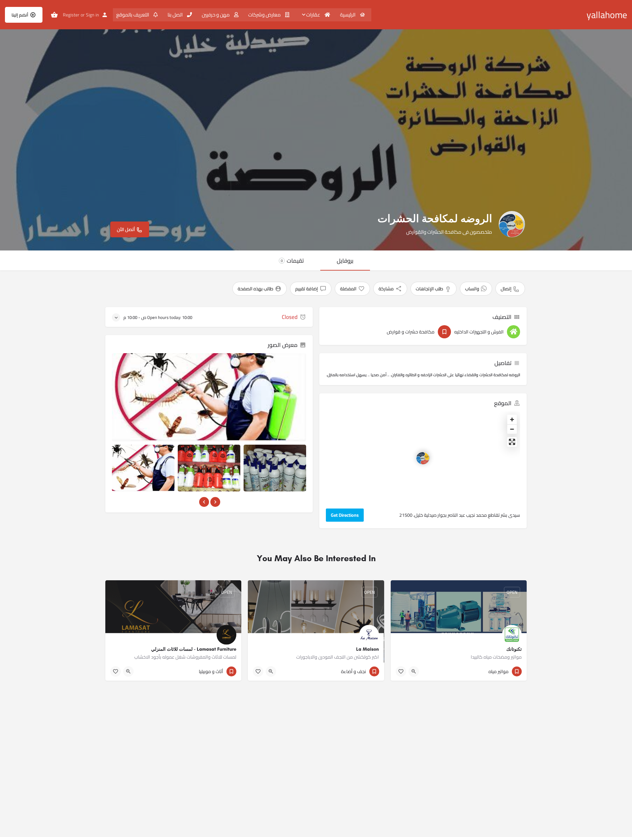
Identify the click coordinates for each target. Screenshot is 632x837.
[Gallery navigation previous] (203, 502)
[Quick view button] (413, 671)
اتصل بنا (176, 14)
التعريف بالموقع (133, 14)
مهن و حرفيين (216, 14)
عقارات (313, 14)
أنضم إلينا (20, 15)
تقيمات (292, 260)
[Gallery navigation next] (214, 502)
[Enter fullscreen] (512, 442)
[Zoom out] (512, 429)
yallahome (607, 14)
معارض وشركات (265, 14)
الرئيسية (348, 14)
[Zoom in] (512, 419)
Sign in (92, 15)
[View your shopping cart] (54, 14)
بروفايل (345, 260)
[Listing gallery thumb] (209, 397)
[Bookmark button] (401, 671)
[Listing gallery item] (143, 468)
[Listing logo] (512, 224)
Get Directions (345, 515)
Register (71, 15)
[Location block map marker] (423, 457)
